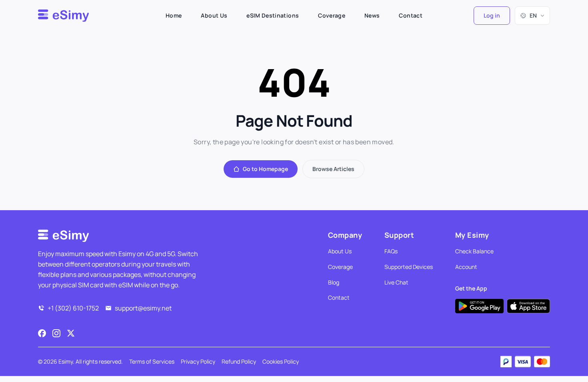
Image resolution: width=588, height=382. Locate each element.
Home (174, 15)
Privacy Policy (198, 361)
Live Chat (396, 282)
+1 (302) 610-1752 (73, 308)
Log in (492, 15)
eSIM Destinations (272, 15)
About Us (214, 15)
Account (466, 267)
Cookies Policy (280, 361)
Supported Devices (408, 267)
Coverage (331, 15)
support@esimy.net (143, 308)
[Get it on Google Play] (479, 306)
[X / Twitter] (71, 333)
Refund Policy (239, 361)
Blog (333, 282)
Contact (410, 15)
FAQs (391, 251)
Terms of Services (151, 361)
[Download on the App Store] (528, 306)
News (372, 15)
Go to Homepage (265, 169)
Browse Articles (333, 169)
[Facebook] (42, 333)
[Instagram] (56, 333)
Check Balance (474, 251)
